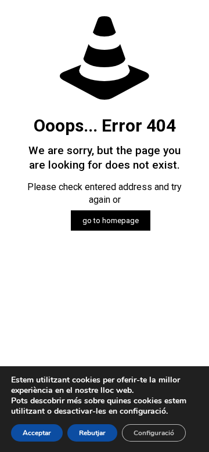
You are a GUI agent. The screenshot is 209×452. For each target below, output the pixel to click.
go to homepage (110, 220)
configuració (143, 411)
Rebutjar (92, 433)
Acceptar (37, 433)
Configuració (154, 433)
